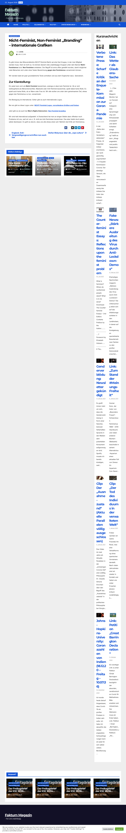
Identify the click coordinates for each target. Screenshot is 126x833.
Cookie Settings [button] (108, 829)
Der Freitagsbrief (14, 783)
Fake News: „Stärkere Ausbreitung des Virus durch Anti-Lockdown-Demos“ (114, 242)
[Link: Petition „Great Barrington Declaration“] (113, 616)
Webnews (85, 25)
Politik (25, 25)
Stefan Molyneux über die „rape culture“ (66, 133)
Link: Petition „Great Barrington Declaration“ (114, 637)
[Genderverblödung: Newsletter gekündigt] (100, 361)
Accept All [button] (119, 829)
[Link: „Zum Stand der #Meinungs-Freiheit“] (113, 361)
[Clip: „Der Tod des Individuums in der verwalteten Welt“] (113, 479)
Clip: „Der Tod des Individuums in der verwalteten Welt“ (114, 504)
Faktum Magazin (18, 815)
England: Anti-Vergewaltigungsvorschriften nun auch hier (29, 135)
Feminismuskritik (14, 36)
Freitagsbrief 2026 (14, 785)
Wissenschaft (42, 160)
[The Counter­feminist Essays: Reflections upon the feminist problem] (100, 210)
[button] (119, 25)
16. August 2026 (16, 794)
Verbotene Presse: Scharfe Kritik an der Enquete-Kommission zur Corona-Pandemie (101, 85)
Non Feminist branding (57, 111)
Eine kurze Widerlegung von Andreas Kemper (18, 165)
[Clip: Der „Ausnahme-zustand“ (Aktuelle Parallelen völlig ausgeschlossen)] (100, 479)
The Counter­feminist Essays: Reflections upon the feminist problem (101, 244)
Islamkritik (39, 25)
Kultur (53, 25)
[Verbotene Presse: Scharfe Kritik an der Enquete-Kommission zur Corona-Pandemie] (100, 47)
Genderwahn (81, 160)
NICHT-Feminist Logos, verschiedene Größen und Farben (56, 105)
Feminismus (12, 160)
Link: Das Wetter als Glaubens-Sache (114, 65)
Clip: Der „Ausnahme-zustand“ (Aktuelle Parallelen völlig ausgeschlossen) (101, 512)
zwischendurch (68, 25)
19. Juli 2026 (72, 794)
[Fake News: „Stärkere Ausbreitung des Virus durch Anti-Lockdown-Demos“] (113, 210)
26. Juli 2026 (44, 794)
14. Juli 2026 (101, 794)
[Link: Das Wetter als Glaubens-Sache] (113, 47)
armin (21, 52)
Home (15, 25)
